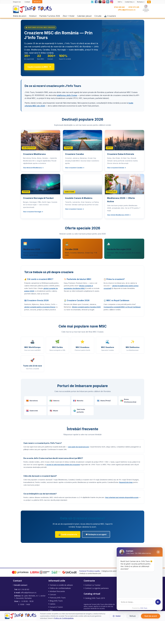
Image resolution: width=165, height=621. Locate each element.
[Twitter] (92, 2)
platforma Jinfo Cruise (67, 95)
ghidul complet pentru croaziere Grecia (39, 307)
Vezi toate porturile (79, 410)
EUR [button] (119, 2)
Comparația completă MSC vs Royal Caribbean (122, 307)
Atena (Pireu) (104, 400)
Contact (27, 2)
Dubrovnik (32, 411)
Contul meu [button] (129, 2)
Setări (118, 616)
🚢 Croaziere (110, 16)
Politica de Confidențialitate (64, 618)
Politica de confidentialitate (60, 588)
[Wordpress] (108, 2)
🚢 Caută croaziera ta (67, 534)
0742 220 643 (119, 7)
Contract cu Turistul (92, 585)
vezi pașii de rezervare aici (78, 447)
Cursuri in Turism (56, 607)
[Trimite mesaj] (158, 602)
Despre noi (17, 2)
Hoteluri (33, 16)
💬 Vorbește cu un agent (96, 534)
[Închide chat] (158, 552)
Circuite (98, 16)
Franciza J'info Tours (58, 597)
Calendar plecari (85, 16)
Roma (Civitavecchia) (128, 400)
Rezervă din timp (126, 482)
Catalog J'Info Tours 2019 (95, 598)
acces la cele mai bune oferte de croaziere (63, 464)
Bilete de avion (20, 16)
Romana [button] (140, 2)
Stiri (51, 610)
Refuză (133, 616)
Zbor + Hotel (69, 16)
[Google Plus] (100, 2)
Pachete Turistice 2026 (50, 16)
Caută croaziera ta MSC (39, 66)
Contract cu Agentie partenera (96, 588)
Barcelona (32, 400)
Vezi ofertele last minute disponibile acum (121, 497)
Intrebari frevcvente (57, 591)
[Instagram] (111, 2)
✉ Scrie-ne (37, 2)
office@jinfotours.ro (126, 10)
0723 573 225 (134, 7)
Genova (54, 400)
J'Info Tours (143, 608)
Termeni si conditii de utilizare (61, 585)
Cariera (52, 604)
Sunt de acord (150, 616)
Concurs (53, 594)
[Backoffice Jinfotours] (149, 2)
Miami (54, 411)
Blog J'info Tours (56, 601)
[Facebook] (96, 2)
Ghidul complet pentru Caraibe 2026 (86, 307)
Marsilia (78, 400)
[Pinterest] (104, 2)
